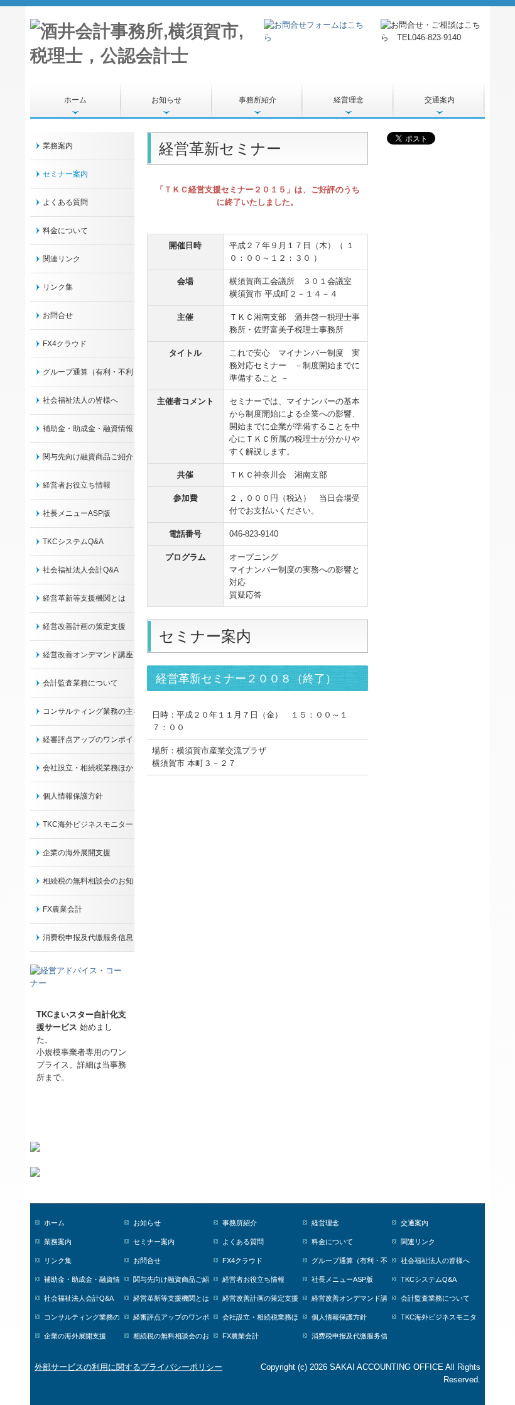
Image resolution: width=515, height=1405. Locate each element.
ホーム (75, 100)
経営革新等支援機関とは (84, 598)
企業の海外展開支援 (77, 852)
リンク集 (58, 287)
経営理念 (348, 100)
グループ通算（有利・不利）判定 (88, 372)
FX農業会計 (62, 909)
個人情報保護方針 (73, 796)
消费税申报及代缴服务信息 (88, 937)
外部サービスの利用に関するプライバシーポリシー (128, 1367)
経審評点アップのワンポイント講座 (88, 739)
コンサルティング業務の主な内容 (88, 711)
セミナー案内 (65, 174)
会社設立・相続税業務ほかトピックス (88, 767)
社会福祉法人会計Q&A (81, 570)
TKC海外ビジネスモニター (88, 824)
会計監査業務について (80, 683)
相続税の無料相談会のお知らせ (88, 881)
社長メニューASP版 (77, 513)
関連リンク (61, 258)
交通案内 (440, 100)
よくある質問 (65, 202)
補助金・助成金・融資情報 (88, 428)
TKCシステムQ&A (73, 541)
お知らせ (166, 100)
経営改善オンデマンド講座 (88, 654)
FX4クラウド (65, 343)
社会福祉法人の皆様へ (80, 400)
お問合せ (58, 315)
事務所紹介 (257, 100)
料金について (65, 230)
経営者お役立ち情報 (77, 485)
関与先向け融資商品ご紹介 (88, 456)
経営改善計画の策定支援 (84, 626)
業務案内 (58, 145)
